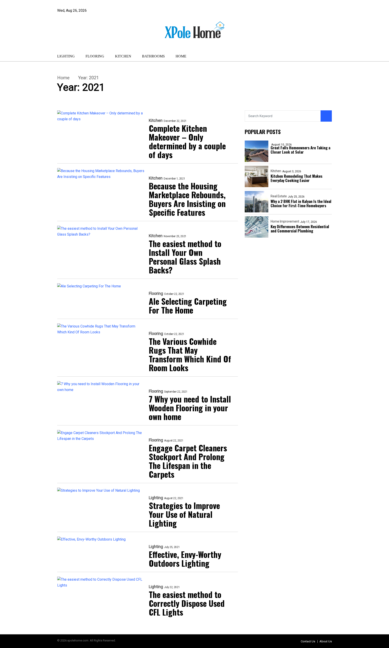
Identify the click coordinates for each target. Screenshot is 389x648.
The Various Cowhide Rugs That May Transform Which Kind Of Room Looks (190, 354)
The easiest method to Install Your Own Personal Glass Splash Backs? (185, 256)
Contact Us (308, 641)
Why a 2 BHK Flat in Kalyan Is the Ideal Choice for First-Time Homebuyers (301, 203)
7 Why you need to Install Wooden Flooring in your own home (190, 407)
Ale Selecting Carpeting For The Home (188, 305)
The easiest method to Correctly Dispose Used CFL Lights (187, 603)
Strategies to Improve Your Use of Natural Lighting (184, 514)
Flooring (95, 56)
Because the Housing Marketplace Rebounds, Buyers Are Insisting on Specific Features (187, 198)
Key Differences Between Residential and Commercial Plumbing (300, 228)
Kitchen (123, 56)
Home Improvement (285, 221)
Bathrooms (153, 56)
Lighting (66, 56)
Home (181, 56)
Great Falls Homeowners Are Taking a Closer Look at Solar (300, 150)
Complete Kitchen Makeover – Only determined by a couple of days (187, 141)
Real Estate (279, 196)
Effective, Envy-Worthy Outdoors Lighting (185, 558)
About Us (325, 641)
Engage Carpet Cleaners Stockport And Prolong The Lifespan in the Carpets (188, 460)
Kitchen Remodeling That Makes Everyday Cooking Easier (296, 178)
